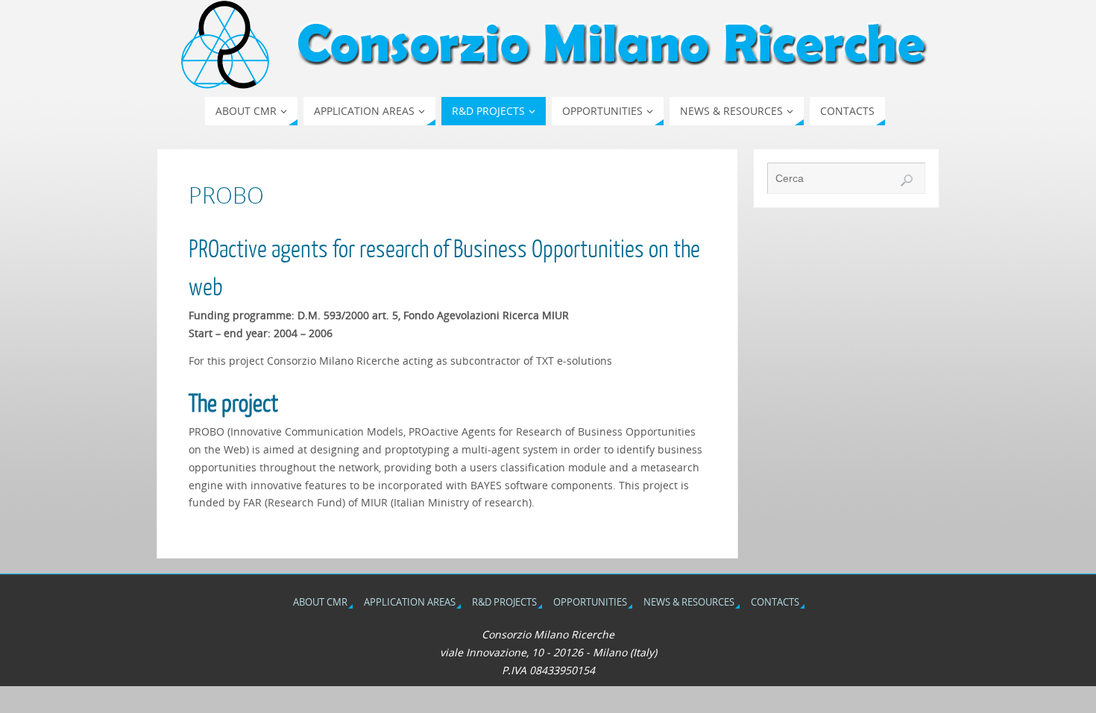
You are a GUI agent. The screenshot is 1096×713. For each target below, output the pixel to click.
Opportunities (590, 602)
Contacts (775, 602)
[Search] (906, 180)
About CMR (320, 602)
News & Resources (688, 602)
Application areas (410, 602)
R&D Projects (504, 602)
